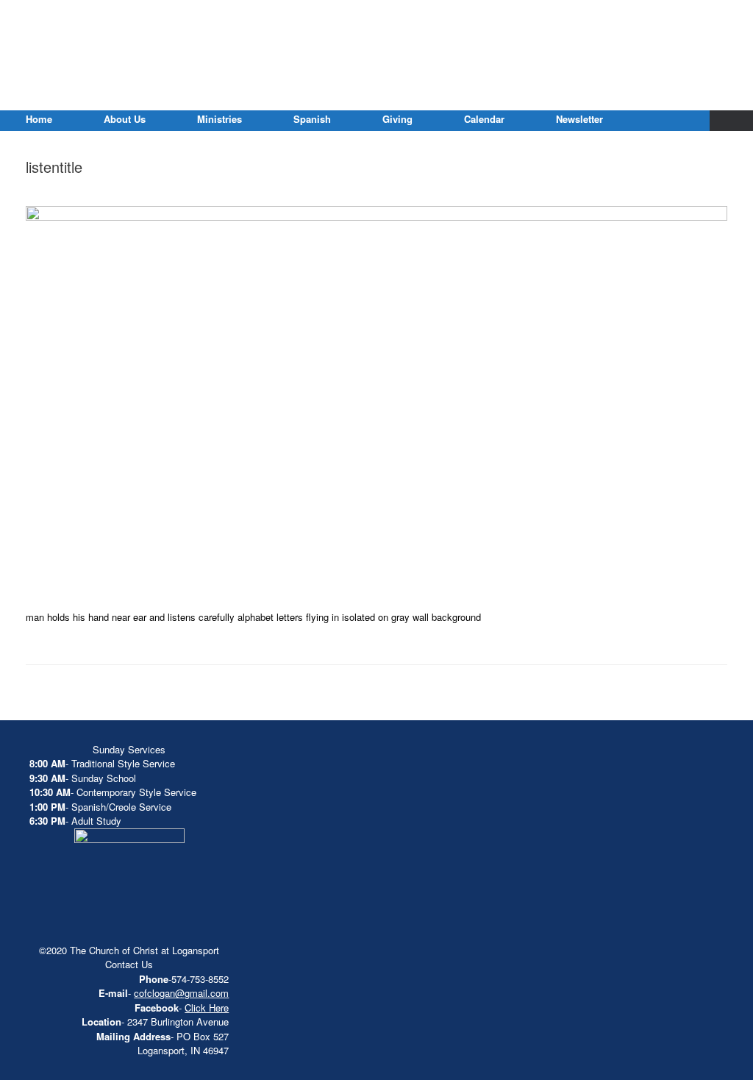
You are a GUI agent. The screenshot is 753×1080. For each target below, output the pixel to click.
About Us (125, 119)
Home (39, 119)
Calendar (484, 119)
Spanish (312, 119)
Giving (397, 119)
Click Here (207, 1008)
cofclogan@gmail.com (181, 993)
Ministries (219, 119)
